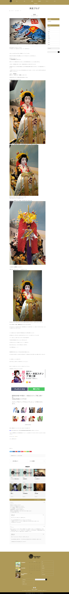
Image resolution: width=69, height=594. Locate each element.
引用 (44, 502)
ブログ (42, 572)
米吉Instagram (35, 3)
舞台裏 (18, 10)
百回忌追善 (36, 493)
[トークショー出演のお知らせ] (15, 472)
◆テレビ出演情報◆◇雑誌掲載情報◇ (24, 574)
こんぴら (49, 29)
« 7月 (31, 573)
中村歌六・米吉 (14, 455)
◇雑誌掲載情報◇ (25, 493)
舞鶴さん (12, 493)
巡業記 (49, 31)
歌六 (42, 561)
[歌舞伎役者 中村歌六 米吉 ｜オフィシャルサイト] (11, 1)
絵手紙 (49, 42)
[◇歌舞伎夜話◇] (27, 472)
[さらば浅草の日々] (39, 473)
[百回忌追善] (39, 487)
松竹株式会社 (24, 579)
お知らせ (16, 10)
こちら (15, 436)
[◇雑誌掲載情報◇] (27, 487)
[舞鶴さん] (15, 487)
